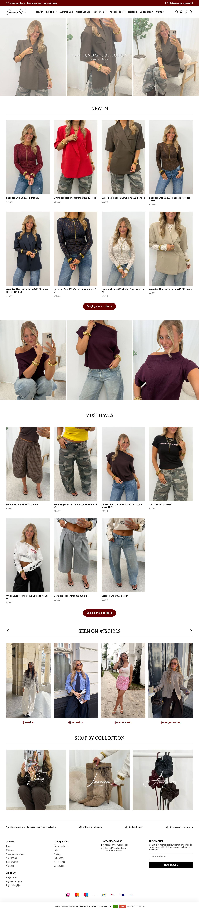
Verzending (11, 858)
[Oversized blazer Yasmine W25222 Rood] (75, 157)
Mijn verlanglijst (13, 885)
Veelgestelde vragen (15, 854)
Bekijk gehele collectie (99, 306)
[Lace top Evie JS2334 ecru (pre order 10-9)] (123, 249)
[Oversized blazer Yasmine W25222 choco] (123, 157)
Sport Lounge (83, 11)
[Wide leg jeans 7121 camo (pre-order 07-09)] (75, 464)
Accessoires (59, 862)
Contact (160, 11)
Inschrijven (171, 865)
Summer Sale (66, 11)
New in (39, 11)
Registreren (11, 877)
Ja (116, 906)
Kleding (57, 854)
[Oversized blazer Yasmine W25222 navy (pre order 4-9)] (28, 249)
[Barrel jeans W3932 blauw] (123, 555)
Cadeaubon (59, 866)
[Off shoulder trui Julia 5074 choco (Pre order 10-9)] (123, 464)
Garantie (10, 866)
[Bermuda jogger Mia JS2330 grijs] (75, 555)
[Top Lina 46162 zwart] (171, 464)
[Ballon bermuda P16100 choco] (28, 464)
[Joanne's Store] (16, 12)
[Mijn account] (181, 11)
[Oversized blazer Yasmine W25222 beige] (171, 249)
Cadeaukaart (146, 11)
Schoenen (58, 858)
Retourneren (12, 862)
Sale (56, 850)
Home (9, 846)
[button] (8, 631)
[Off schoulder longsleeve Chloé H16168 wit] (28, 555)
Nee (122, 906)
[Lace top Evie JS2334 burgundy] (28, 157)
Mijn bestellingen (14, 881)
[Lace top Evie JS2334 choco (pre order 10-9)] (171, 157)
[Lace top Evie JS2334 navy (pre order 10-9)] (75, 249)
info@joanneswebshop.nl (180, 3)
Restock (132, 11)
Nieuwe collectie (61, 846)
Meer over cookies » (135, 906)
